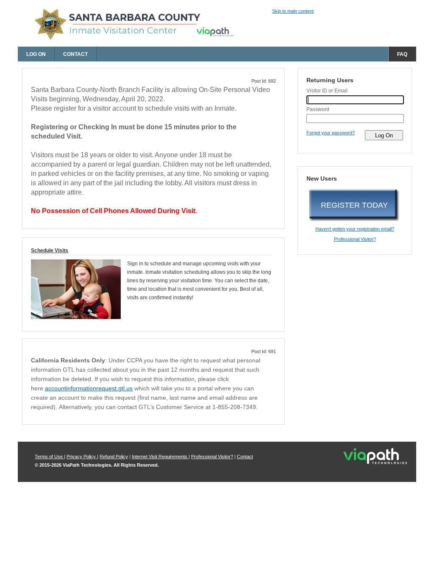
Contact (75, 54)
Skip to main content (293, 11)
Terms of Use (49, 456)
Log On (36, 54)
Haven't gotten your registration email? (354, 228)
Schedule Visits (49, 250)
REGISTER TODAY (354, 205)
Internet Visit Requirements (160, 456)
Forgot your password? (330, 132)
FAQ (402, 54)
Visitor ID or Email (327, 91)
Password (317, 109)
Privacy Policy (82, 456)
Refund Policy (114, 456)
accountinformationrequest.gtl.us (89, 388)
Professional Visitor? (355, 239)
